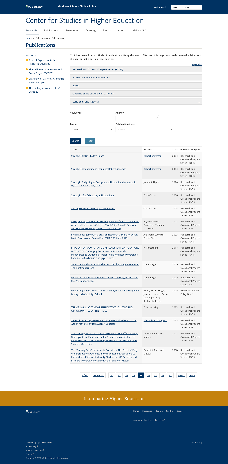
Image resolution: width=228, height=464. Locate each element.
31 (163, 376)
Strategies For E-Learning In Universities (93, 208)
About (122, 30)
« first (86, 376)
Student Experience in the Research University (42, 61)
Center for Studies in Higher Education (85, 20)
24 (112, 376)
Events (107, 30)
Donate (159, 410)
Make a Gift (140, 30)
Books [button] (75, 85)
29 (149, 376)
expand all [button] (197, 64)
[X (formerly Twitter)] (28, 417)
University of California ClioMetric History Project (46, 80)
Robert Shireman (152, 155)
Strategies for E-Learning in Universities (92, 195)
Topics (74, 124)
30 (156, 376)
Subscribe (147, 410)
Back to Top (197, 442)
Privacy (30, 454)
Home (29, 38)
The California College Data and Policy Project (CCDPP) (45, 71)
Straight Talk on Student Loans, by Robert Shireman (98, 168)
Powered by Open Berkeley (38, 442)
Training (90, 30)
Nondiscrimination (35, 450)
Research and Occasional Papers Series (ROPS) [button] (97, 69)
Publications (51, 30)
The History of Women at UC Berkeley (44, 89)
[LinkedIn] (34, 417)
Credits (169, 410)
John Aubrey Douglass (155, 320)
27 (134, 376)
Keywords (76, 112)
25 (120, 376)
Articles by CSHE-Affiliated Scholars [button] (91, 77)
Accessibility (32, 446)
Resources (72, 30)
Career (180, 410)
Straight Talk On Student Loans (87, 155)
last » (193, 376)
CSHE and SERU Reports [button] (85, 101)
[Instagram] (46, 417)
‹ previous (99, 376)
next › (182, 376)
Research (31, 30)
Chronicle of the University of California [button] (93, 93)
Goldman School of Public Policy (77, 6)
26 (127, 376)
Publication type (125, 124)
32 (171, 376)
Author (120, 112)
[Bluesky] (52, 417)
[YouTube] (40, 417)
